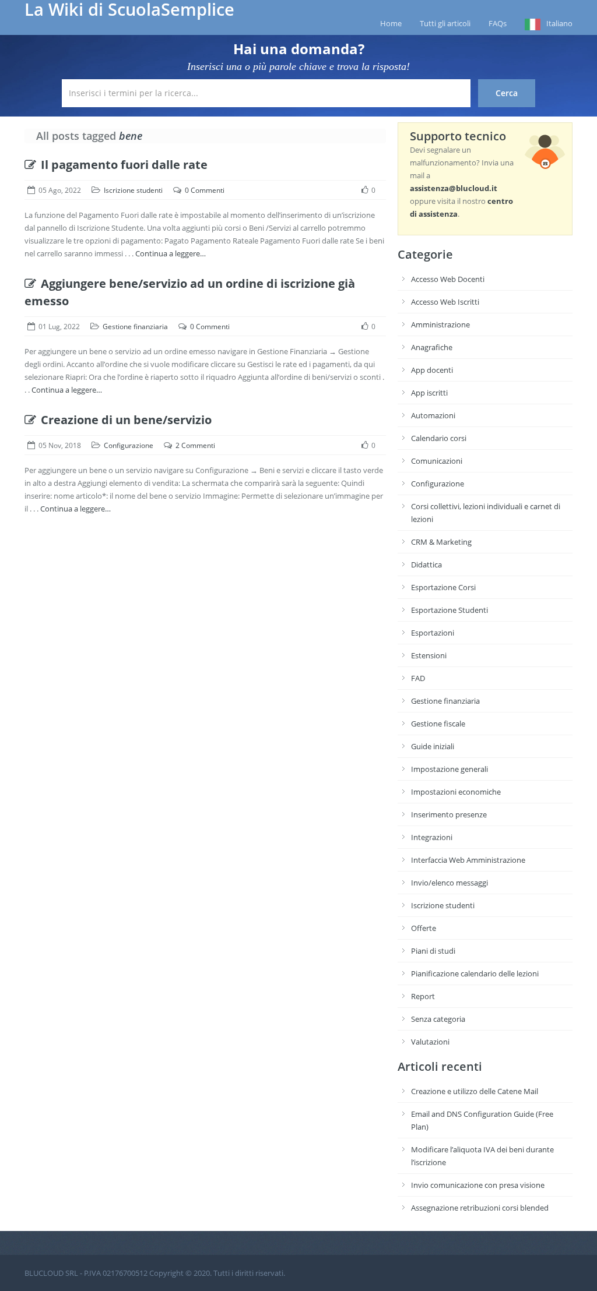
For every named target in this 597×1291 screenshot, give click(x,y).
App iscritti (429, 392)
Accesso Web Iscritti (445, 302)
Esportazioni (432, 632)
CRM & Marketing (441, 542)
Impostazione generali (449, 769)
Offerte (423, 928)
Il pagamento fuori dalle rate (124, 164)
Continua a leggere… (170, 253)
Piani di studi (433, 951)
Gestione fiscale (438, 723)
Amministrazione (440, 324)
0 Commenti (204, 190)
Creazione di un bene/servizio (126, 420)
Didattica (426, 564)
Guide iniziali (432, 746)
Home (391, 23)
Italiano (559, 23)
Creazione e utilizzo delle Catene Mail (474, 1091)
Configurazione (128, 445)
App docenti (432, 370)
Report (423, 996)
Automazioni (433, 415)
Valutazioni (430, 1041)
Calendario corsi (438, 438)
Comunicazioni (436, 461)
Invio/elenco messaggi (449, 882)
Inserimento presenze (449, 814)
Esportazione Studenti (449, 610)
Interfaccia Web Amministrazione (468, 860)
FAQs (498, 23)
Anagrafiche (431, 347)
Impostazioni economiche (456, 791)
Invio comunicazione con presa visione (478, 1185)
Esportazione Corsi (443, 587)
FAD (418, 678)
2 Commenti (195, 445)
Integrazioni (431, 837)
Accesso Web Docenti (447, 279)
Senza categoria (438, 1019)
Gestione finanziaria (135, 326)
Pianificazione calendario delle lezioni (475, 973)
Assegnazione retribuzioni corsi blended (480, 1207)
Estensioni (429, 655)
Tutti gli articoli (445, 23)
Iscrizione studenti (133, 190)
